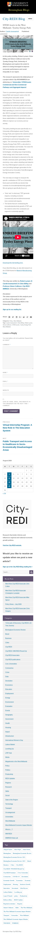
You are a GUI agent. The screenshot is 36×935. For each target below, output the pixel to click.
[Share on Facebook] (9, 317)
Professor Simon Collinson (12, 286)
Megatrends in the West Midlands (16, 761)
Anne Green (26, 849)
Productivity (9, 774)
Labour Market (10, 744)
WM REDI (8, 833)
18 (9, 482)
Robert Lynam (25, 281)
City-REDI (25, 286)
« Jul (4, 493)
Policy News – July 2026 (13, 604)
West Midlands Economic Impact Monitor (18, 825)
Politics (7, 770)
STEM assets (16, 324)
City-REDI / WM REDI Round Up (16, 651)
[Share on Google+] (20, 317)
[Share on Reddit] (23, 317)
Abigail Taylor (8, 849)
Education (8, 689)
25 (9, 486)
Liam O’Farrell (8, 896)
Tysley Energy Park (25, 324)
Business (8, 638)
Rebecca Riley (8, 900)
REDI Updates (10, 778)
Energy (7, 698)
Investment (15, 888)
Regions (8, 782)
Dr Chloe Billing (22, 283)
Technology (9, 804)
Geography (9, 715)
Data (6, 676)
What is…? (9, 829)
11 (9, 478)
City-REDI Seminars (10, 873)
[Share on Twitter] (13, 317)
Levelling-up (18, 892)
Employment (9, 693)
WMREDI (6, 289)
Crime (7, 672)
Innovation (7, 888)
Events (7, 710)
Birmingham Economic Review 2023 (14, 861)
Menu (30, 18)
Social (7, 795)
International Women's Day (14, 740)
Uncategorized (10, 812)
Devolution (8, 681)
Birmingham (7, 853)
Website (6, 390)
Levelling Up (9, 748)
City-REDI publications (12, 659)
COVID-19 (16, 876)
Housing (8, 727)
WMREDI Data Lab (11, 838)
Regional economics (9, 904)
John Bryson (24, 888)
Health (7, 723)
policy (16, 896)
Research (8, 787)
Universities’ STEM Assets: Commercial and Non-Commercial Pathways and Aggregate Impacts (17, 84)
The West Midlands (26, 907)
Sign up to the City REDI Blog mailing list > (17, 567)
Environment (9, 702)
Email (5, 381)
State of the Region (11, 799)
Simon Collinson (7, 324)
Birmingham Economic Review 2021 (14, 857)
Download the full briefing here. (13, 263)
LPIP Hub (8, 753)
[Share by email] (30, 317)
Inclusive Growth (25, 884)
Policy (11, 321)
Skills (7, 791)
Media (7, 757)
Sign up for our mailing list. (12, 309)
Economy (28, 880)
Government (9, 719)
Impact (7, 732)
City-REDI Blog (14, 18)
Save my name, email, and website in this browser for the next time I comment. (16, 403)
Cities (7, 642)
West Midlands (18, 321)
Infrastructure (9, 736)
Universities (9, 816)
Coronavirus (9, 668)
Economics (9, 685)
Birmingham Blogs (18, 10)
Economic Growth (9, 880)
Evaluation (8, 706)
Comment (7, 344)
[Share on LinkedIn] (16, 317)
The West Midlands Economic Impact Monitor (17, 911)
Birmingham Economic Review (15, 630)
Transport (8, 808)
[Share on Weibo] (27, 317)
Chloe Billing (20, 323)
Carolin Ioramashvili (12, 31)
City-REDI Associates (12, 655)
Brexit (7, 634)
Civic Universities (11, 664)
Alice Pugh (17, 849)
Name (5, 372)
